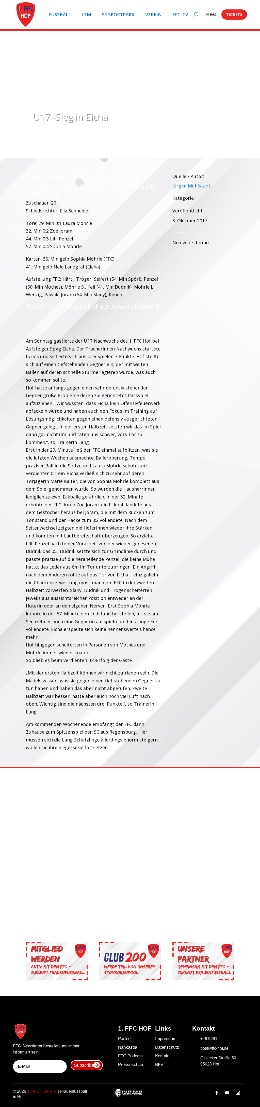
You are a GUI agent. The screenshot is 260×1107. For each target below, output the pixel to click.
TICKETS (234, 14)
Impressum (165, 1038)
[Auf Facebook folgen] (217, 1093)
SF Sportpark (118, 14)
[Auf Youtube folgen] (227, 1093)
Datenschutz (167, 1047)
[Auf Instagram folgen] (238, 1093)
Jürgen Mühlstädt (191, 186)
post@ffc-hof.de (214, 1048)
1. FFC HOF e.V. (42, 1091)
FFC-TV (180, 14)
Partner (125, 1038)
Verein (153, 14)
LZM (86, 14)
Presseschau (130, 1064)
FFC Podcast (130, 1056)
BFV (159, 1064)
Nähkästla (127, 1047)
